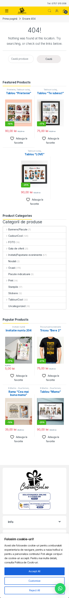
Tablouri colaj (23, 89)
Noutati (12, 261)
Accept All (34, 571)
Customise (34, 580)
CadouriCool (15, 235)
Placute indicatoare (19, 274)
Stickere (13, 293)
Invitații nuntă (18, 327)
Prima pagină (10, 18)
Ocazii (11, 267)
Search (49, 11)
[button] (60, 588)
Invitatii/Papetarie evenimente (25, 254)
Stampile (13, 286)
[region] (34, 565)
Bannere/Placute (17, 229)
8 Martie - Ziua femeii (18, 388)
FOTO (11, 242)
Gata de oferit (16, 248)
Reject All (34, 590)
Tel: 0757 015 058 (56, 3)
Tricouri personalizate (50, 327)
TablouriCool (15, 299)
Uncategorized (16, 306)
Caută (48, 58)
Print (10, 280)
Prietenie (11, 89)
